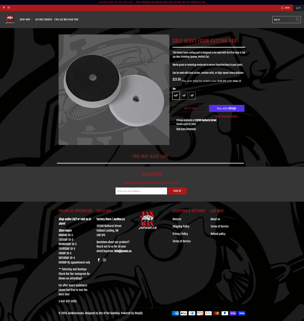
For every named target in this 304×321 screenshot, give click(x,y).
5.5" (184, 95)
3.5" (192, 95)
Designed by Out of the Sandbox (102, 313)
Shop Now (25, 19)
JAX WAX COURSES (43, 19)
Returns (177, 219)
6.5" (176, 95)
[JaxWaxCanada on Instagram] (8, 8)
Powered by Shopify (132, 313)
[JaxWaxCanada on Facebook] (3, 8)
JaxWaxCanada (76, 313)
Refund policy (218, 234)
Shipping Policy (181, 226)
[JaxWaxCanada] (10, 20)
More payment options (227, 116)
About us (215, 219)
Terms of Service (182, 241)
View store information (186, 129)
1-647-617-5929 (67, 301)
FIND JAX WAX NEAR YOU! (66, 19)
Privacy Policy (180, 234)
